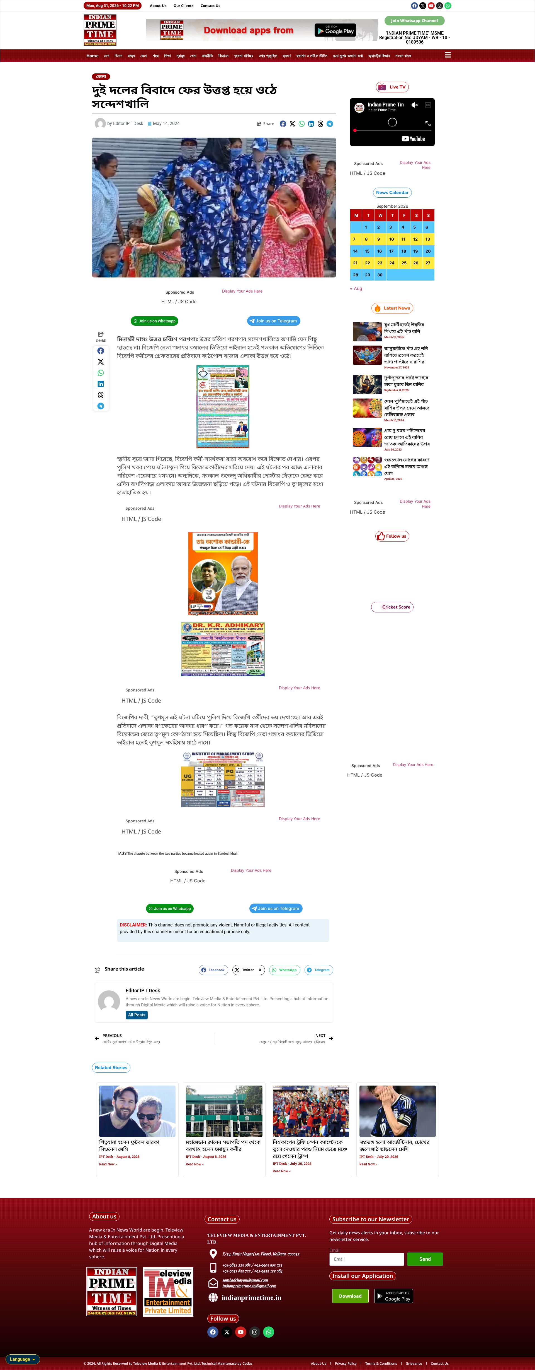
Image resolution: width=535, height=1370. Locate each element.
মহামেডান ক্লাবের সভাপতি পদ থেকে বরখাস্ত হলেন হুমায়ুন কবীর (223, 1146)
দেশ (106, 55)
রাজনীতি (207, 55)
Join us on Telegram (276, 321)
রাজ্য (131, 55)
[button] (283, 123)
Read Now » (108, 1164)
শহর (156, 55)
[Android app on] (380, 1296)
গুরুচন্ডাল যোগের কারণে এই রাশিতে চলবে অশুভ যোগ (406, 467)
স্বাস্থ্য (180, 55)
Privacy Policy (346, 1363)
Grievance (414, 1363)
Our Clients (184, 5)
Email (335, 1250)
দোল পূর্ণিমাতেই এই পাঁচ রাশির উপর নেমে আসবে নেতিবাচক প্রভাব (407, 408)
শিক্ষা (167, 55)
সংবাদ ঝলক (403, 55)
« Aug (356, 288)
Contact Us (210, 5)
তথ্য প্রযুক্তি (268, 55)
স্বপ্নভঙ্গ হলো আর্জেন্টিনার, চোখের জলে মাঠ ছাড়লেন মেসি (394, 1146)
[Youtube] (431, 5)
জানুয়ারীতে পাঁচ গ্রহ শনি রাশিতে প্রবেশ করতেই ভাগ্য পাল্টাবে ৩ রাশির (406, 355)
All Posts (136, 1014)
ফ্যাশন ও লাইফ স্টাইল (311, 55)
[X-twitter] (422, 5)
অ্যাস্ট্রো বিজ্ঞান (379, 55)
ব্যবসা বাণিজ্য (243, 55)
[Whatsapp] (447, 5)
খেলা (193, 55)
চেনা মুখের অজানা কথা (348, 55)
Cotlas (247, 1363)
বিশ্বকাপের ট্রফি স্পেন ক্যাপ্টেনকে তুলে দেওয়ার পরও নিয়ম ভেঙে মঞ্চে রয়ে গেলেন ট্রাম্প (310, 1149)
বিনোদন (223, 55)
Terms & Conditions (381, 1363)
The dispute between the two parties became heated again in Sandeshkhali (182, 854)
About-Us (158, 5)
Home (92, 55)
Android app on (397, 1293)
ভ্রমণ (287, 55)
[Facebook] (414, 5)
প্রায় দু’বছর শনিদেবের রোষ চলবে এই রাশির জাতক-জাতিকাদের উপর (407, 437)
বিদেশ (118, 55)
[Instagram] (439, 5)
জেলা (143, 55)
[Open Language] (33, 1359)
